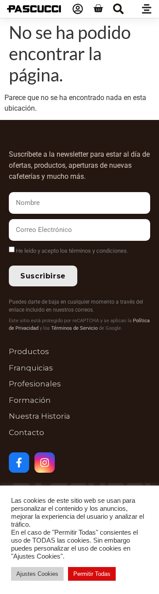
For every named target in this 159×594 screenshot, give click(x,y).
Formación (30, 400)
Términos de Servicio (74, 328)
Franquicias (31, 367)
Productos (29, 351)
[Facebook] (19, 462)
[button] (118, 9)
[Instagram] (44, 462)
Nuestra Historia (39, 416)
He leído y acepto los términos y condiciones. (72, 250)
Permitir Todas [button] (91, 574)
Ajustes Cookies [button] (37, 574)
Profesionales (35, 383)
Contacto (26, 432)
